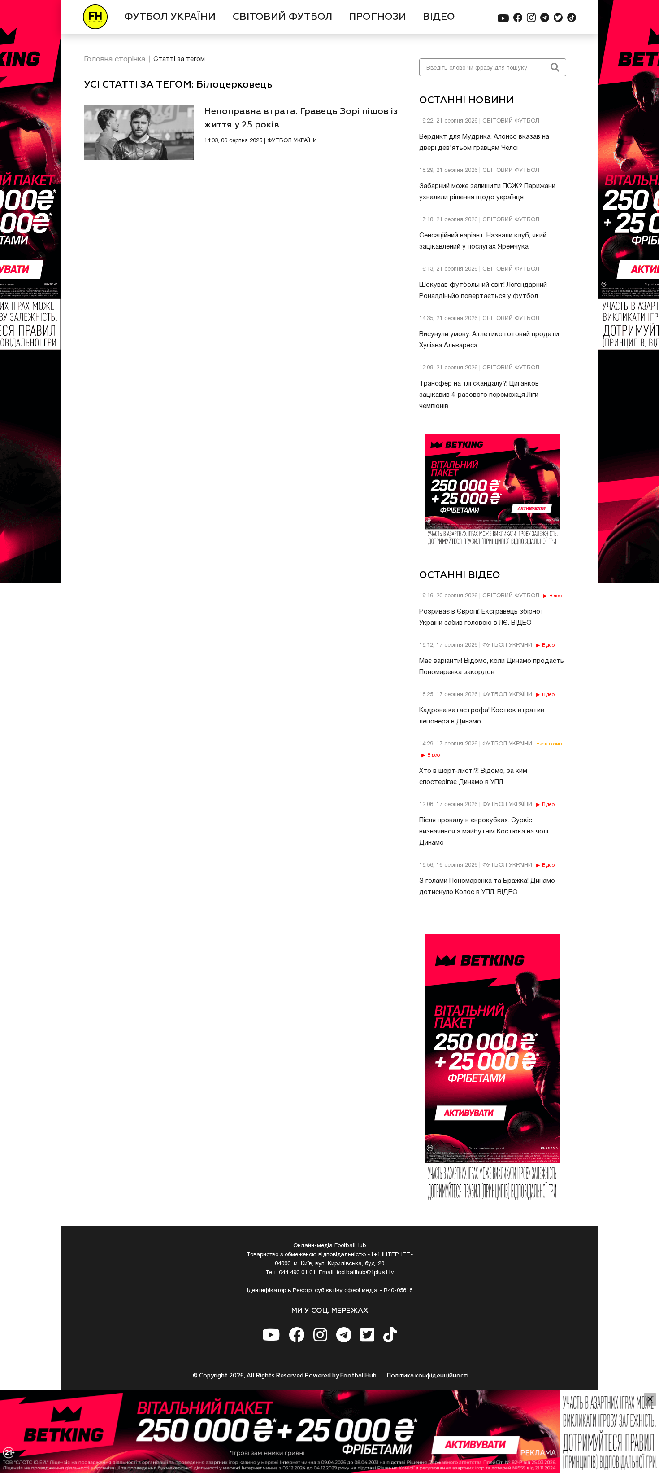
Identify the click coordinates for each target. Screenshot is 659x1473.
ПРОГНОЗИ (377, 17)
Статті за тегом (179, 59)
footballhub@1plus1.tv (365, 1273)
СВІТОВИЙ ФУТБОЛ (282, 17)
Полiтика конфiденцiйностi (427, 1376)
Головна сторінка (114, 59)
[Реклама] (329, 1431)
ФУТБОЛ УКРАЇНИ (170, 17)
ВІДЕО (439, 17)
